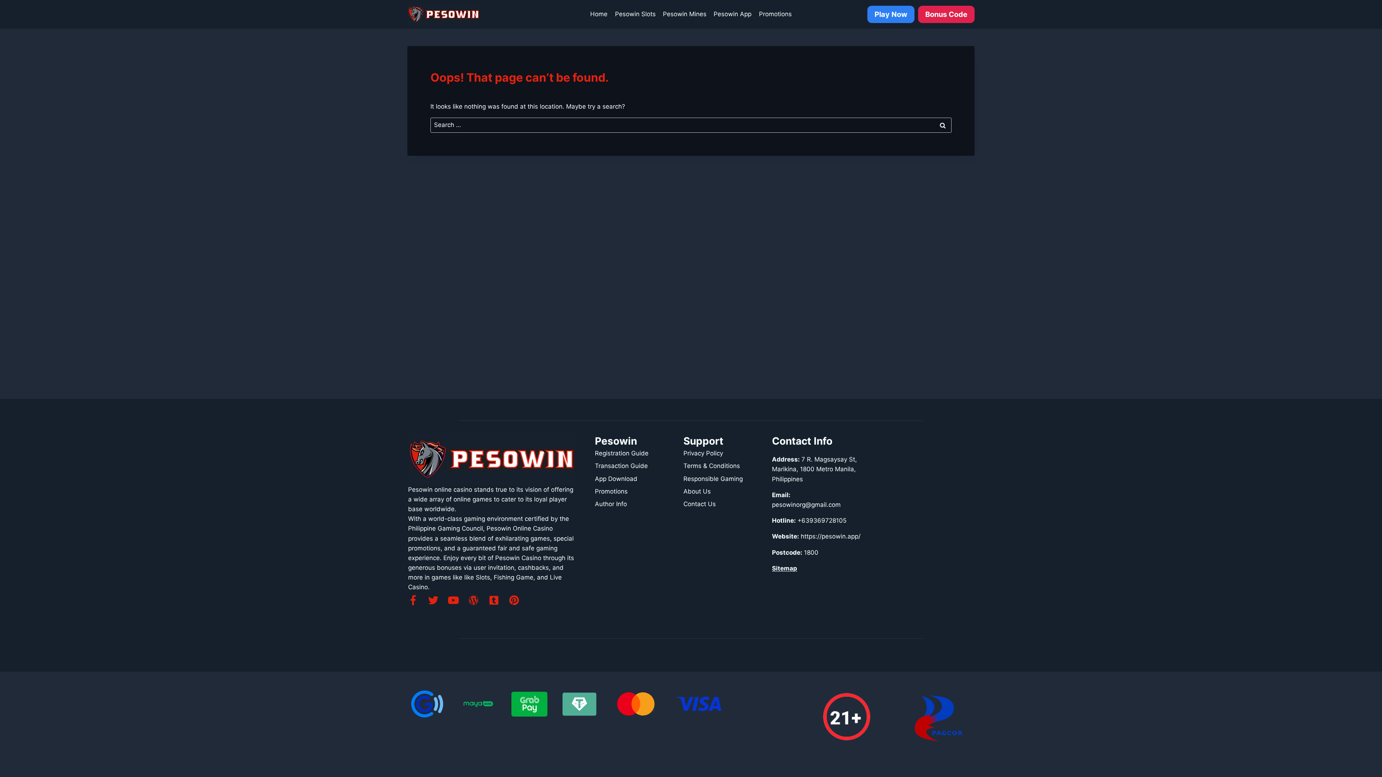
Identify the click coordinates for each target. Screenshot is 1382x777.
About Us (697, 491)
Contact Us (699, 504)
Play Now (891, 14)
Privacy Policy (703, 453)
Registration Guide (622, 453)
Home (599, 14)
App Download (616, 478)
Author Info (611, 504)
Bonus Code (946, 14)
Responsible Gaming (713, 478)
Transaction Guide (621, 465)
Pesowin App (732, 14)
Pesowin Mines (684, 14)
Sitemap (784, 568)
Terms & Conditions (711, 465)
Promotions (775, 14)
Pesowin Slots (635, 14)
